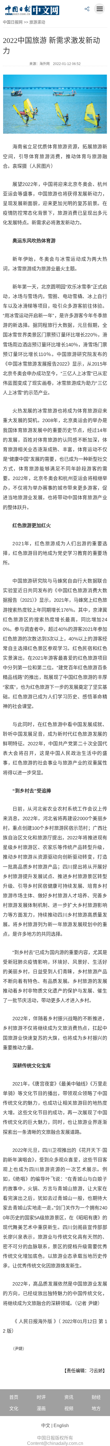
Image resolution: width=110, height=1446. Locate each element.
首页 (13, 1397)
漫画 (41, 1408)
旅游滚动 (37, 22)
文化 (13, 1408)
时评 (41, 1397)
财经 (96, 1397)
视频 (68, 1408)
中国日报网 (13, 22)
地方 (96, 1408)
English (61, 1425)
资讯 (68, 1397)
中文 (45, 1425)
